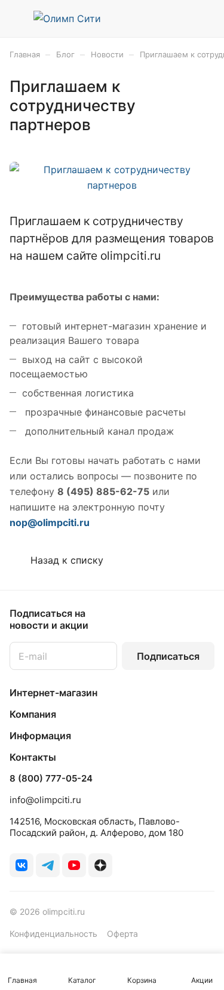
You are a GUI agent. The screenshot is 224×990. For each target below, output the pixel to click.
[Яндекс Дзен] (100, 865)
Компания (33, 714)
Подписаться (168, 656)
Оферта (122, 933)
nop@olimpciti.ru (50, 522)
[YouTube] (74, 865)
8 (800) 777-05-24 (51, 778)
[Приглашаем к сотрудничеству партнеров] (112, 185)
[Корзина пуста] (205, 18)
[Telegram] (48, 865)
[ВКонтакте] (21, 865)
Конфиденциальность (53, 933)
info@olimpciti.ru (45, 799)
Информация (40, 736)
